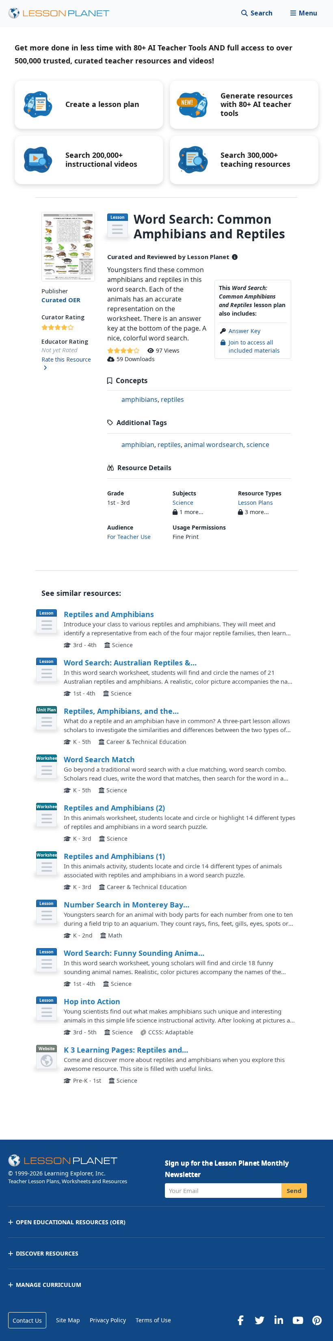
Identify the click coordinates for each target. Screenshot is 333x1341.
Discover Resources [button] (47, 1253)
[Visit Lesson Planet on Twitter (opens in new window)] (259, 1320)
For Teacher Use (129, 537)
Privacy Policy (108, 1320)
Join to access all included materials (254, 346)
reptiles (172, 399)
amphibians (139, 399)
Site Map (68, 1320)
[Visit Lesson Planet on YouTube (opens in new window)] (298, 1320)
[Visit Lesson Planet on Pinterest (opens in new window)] (317, 1320)
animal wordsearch (213, 444)
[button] (303, 13)
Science (183, 502)
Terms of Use (153, 1320)
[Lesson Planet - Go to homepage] (63, 13)
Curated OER (60, 300)
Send (294, 1190)
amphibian (137, 444)
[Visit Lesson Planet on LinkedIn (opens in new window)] (278, 1320)
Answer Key (244, 331)
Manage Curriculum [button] (48, 1285)
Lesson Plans (255, 502)
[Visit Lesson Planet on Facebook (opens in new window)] (240, 1320)
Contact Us (27, 1320)
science (258, 444)
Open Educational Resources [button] (70, 1222)
